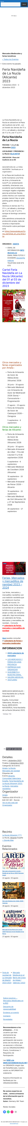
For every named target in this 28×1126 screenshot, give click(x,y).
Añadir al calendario (14, 749)
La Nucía (11, 768)
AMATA (16, 244)
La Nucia (5, 786)
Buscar (2, 1)
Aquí (4, 638)
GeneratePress (14, 1123)
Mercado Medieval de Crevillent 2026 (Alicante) (15, 469)
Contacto (6, 1016)
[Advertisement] (14, 35)
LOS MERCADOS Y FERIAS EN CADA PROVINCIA (15, 661)
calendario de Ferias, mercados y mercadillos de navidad (13, 628)
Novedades (7, 1019)
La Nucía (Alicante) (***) (12, 835)
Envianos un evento (11, 1012)
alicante (11, 776)
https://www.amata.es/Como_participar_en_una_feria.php (14, 233)
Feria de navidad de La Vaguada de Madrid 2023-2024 (7, 978)
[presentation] (13, 860)
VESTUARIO (12, 680)
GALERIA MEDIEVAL (15, 677)
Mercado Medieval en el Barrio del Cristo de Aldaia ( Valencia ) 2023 (19, 978)
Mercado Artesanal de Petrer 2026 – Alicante (15, 484)
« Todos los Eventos (10, 59)
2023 (13, 147)
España (5, 781)
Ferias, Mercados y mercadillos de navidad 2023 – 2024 (13, 582)
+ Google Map (8, 840)
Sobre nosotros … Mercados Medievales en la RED (13, 1000)
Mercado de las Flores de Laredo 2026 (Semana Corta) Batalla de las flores (13, 931)
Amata (4, 768)
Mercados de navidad (11, 771)
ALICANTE (15, 154)
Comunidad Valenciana (11, 778)
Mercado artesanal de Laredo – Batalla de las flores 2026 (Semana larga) (13, 873)
